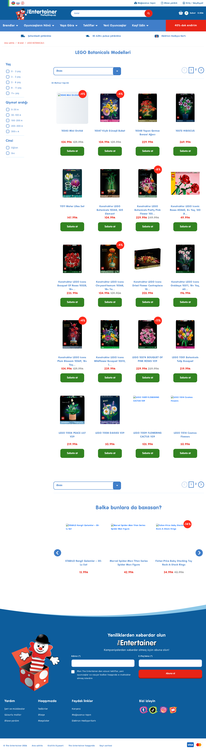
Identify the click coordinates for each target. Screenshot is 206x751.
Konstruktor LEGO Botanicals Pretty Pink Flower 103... (148, 210)
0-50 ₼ (15, 110)
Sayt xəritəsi (106, 746)
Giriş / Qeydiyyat (194, 3)
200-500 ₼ (17, 126)
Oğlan (14, 148)
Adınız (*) (76, 656)
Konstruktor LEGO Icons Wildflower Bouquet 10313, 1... (110, 361)
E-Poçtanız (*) (146, 656)
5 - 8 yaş (16, 82)
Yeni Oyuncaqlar (114, 25)
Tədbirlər (43, 709)
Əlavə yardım (12, 721)
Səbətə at (72, 151)
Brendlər (9, 25)
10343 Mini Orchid (72, 131)
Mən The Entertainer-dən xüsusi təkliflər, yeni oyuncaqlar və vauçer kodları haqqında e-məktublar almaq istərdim (104, 674)
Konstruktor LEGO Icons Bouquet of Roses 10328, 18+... (72, 286)
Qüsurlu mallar (13, 715)
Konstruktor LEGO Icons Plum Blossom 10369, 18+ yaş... (72, 361)
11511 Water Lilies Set (72, 206)
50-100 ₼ (16, 115)
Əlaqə (41, 715)
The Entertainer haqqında (82, 746)
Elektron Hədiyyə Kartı (84, 721)
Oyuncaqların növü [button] (37, 25)
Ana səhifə (9, 43)
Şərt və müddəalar (15, 709)
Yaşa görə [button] (67, 25)
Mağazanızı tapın (81, 715)
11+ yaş (15, 93)
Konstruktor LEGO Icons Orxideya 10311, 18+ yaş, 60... (185, 286)
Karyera (76, 709)
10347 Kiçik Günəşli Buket (110, 131)
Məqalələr (43, 721)
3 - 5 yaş (15, 77)
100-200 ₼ (16, 121)
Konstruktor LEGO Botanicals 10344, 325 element (110, 210)
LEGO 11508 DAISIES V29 (109, 433)
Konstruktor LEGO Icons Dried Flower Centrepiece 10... (147, 286)
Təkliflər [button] (88, 25)
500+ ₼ (15, 131)
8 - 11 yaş (16, 88)
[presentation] (57, 552)
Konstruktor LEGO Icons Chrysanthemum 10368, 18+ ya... (110, 286)
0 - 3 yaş (16, 71)
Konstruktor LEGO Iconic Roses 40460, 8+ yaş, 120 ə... (185, 210)
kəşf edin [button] (138, 25)
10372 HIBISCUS (185, 131)
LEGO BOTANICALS (35, 43)
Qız (13, 153)
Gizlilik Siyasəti (56, 746)
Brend (20, 43)
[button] (126, 589)
